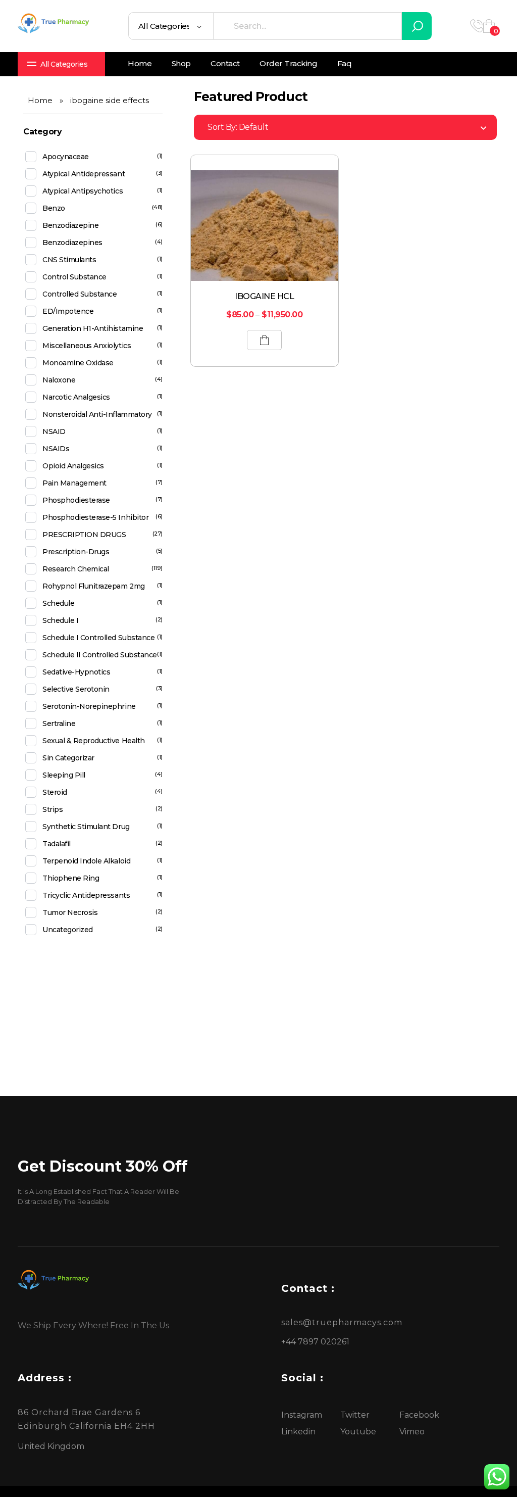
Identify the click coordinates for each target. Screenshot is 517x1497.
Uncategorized (67, 929)
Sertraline (58, 723)
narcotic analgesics (76, 397)
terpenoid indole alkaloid (86, 860)
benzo (53, 208)
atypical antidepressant (83, 173)
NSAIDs (55, 448)
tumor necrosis (69, 912)
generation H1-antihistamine (92, 328)
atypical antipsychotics (82, 191)
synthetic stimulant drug (85, 826)
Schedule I (60, 620)
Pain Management (74, 483)
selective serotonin (76, 689)
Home (40, 100)
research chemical (75, 568)
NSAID (54, 431)
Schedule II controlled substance (99, 654)
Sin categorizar (68, 757)
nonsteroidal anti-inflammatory (97, 414)
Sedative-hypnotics (76, 672)
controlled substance (79, 294)
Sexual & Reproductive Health (93, 740)
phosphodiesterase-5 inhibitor (95, 517)
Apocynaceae (65, 156)
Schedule (58, 603)
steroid (54, 792)
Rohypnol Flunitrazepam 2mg (93, 586)
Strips (52, 809)
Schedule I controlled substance (98, 637)
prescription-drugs (75, 551)
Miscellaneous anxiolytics (86, 345)
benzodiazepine (70, 225)
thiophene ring (70, 878)
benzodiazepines (72, 242)
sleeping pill (63, 775)
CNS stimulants (69, 259)
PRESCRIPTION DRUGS (84, 534)
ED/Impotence (67, 311)
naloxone (58, 379)
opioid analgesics (73, 465)
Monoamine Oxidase (78, 362)
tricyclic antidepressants (86, 895)
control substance (74, 276)
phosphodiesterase (76, 500)
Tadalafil (56, 843)
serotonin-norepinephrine (88, 706)
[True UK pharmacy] (55, 24)
